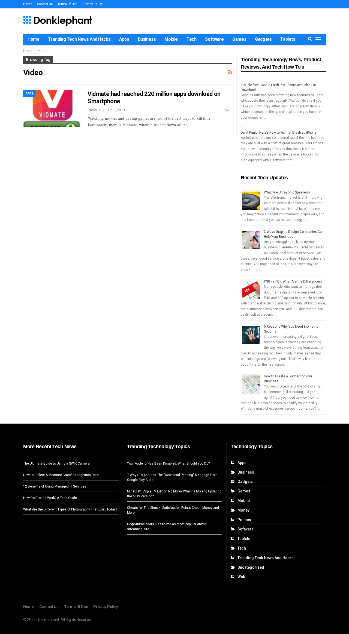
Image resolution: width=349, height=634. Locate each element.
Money (243, 510)
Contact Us (45, 4)
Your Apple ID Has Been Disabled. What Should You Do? (168, 463)
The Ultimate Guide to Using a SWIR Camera (56, 463)
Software (214, 39)
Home (27, 4)
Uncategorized (250, 567)
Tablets (287, 39)
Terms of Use (67, 4)
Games (239, 39)
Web (241, 576)
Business (147, 39)
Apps (124, 39)
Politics (244, 520)
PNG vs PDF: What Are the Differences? (293, 281)
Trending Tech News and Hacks (79, 39)
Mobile (171, 39)
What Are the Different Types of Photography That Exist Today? (70, 509)
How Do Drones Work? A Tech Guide (50, 498)
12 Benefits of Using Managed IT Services (54, 486)
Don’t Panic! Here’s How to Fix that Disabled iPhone (279, 132)
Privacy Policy (92, 4)
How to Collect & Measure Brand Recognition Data (61, 475)
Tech (191, 39)
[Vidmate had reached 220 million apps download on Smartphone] (51, 108)
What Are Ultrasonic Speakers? (287, 192)
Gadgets (263, 39)
